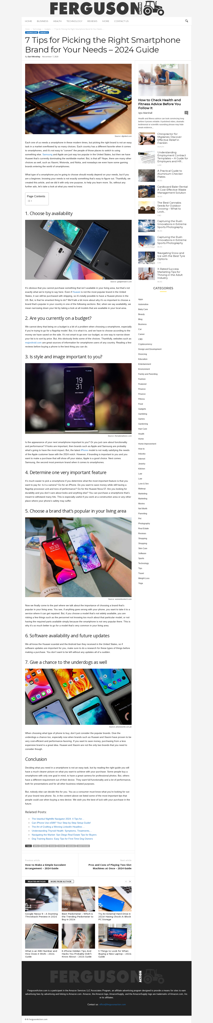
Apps (140, 299)
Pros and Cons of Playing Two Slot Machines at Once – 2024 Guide (110, 866)
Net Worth (142, 508)
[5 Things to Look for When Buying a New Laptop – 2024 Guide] (115, 936)
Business (42, 21)
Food (140, 404)
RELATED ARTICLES (37, 881)
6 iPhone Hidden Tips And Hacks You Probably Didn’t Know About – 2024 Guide (77, 954)
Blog (159, 180)
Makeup (142, 489)
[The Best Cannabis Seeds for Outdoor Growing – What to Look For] (146, 207)
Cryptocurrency (145, 344)
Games (141, 419)
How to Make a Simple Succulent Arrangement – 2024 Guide (45, 866)
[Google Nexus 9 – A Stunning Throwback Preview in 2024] (41, 899)
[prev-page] (126, 881)
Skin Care (142, 548)
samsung (71, 846)
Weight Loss (143, 578)
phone (61, 846)
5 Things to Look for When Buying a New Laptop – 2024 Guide (114, 954)
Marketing (142, 493)
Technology (74, 21)
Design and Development (149, 349)
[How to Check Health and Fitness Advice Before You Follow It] (163, 80)
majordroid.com (33, 342)
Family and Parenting (148, 374)
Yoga (140, 583)
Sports (141, 558)
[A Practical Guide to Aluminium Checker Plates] (146, 175)
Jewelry (141, 464)
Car (159, 263)
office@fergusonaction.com (112, 1004)
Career (141, 334)
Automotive (143, 304)
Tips (140, 568)
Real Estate (143, 528)
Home (28, 21)
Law (159, 165)
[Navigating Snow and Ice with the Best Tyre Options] (146, 258)
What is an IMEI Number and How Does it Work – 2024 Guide (41, 954)
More (105, 21)
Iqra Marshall (145, 112)
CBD (159, 215)
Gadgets (47, 29)
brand (44, 846)
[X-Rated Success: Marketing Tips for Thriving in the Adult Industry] (146, 273)
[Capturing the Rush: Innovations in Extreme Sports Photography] (146, 226)
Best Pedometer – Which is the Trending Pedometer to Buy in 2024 (77, 916)
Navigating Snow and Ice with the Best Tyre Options (171, 256)
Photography (144, 523)
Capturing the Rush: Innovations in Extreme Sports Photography (172, 224)
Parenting (142, 513)
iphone (53, 846)
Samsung (47, 154)
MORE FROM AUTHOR (61, 881)
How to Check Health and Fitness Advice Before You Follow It (159, 104)
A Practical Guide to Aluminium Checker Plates (170, 173)
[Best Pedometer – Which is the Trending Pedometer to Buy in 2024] (78, 899)
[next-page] (130, 881)
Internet (141, 459)
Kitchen (141, 469)
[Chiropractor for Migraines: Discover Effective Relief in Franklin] (146, 139)
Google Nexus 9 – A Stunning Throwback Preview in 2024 (41, 915)
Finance (142, 389)
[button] (186, 21)
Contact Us (121, 21)
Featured (142, 384)
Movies (141, 503)
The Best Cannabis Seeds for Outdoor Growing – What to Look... (169, 207)
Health (57, 21)
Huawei (76, 292)
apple (36, 846)
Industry (141, 454)
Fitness (141, 399)
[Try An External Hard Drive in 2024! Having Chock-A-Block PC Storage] (115, 899)
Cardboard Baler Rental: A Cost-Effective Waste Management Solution (172, 189)
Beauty (141, 314)
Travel (141, 573)
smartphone (83, 846)
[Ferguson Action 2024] (107, 8)
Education (142, 359)
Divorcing (142, 354)
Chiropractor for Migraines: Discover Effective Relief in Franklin (169, 138)
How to (141, 449)
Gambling (142, 414)
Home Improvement (147, 444)
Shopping (142, 538)
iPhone (84, 450)
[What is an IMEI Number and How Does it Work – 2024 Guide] (41, 936)
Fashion (142, 379)
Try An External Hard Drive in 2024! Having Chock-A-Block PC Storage (114, 916)
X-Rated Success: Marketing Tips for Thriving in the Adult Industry (170, 273)
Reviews (92, 21)
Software (142, 553)
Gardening (143, 424)
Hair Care (142, 429)
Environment (144, 369)
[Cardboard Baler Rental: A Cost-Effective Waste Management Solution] (146, 191)
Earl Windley (34, 56)
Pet (139, 518)
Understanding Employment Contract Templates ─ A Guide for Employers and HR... (172, 157)
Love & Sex (143, 484)
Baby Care (143, 309)
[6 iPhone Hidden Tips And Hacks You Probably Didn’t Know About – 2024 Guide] (78, 936)
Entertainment (144, 364)
